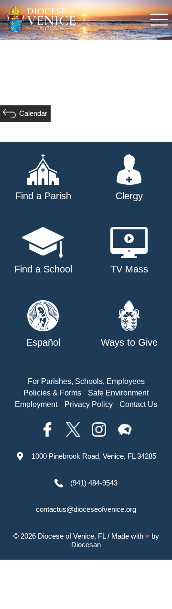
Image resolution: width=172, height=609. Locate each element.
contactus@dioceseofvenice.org (86, 509)
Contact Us (138, 404)
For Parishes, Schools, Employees (86, 381)
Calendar (33, 113)
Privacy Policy (88, 404)
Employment (36, 404)
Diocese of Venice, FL (72, 536)
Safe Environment (118, 393)
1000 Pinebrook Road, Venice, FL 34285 (94, 456)
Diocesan (86, 545)
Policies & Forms (52, 393)
